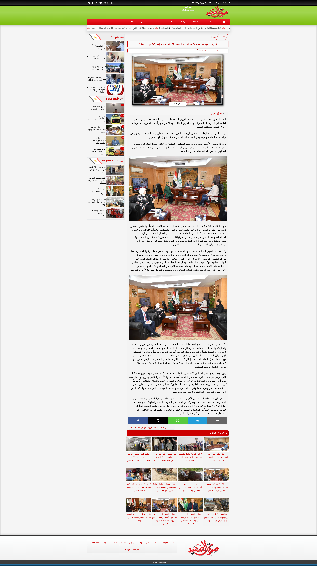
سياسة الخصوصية (132, 549)
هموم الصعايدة (94, 542)
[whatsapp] (178, 420)
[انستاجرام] (104, 3)
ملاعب (170, 22)
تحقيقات (196, 22)
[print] (217, 420)
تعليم (106, 22)
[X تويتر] (97, 3)
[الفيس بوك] (93, 3)
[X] (158, 420)
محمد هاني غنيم (167, 427)
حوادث (183, 22)
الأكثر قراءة (112, 99)
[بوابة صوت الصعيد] (217, 12)
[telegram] (197, 420)
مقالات (131, 22)
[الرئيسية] (89, 3)
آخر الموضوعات (109, 160)
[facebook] (138, 420)
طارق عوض (216, 113)
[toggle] (93, 22)
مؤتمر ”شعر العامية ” (137, 427)
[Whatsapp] (108, 3)
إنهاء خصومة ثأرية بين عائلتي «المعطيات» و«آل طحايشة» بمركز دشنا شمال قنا (219, 28)
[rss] (112, 3)
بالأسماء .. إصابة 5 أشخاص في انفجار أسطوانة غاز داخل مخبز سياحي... (87, 28)
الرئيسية (222, 36)
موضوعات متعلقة (218, 433)
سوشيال (144, 22)
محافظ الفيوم (153, 427)
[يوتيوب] (101, 3)
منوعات (119, 22)
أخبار (209, 22)
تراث (157, 22)
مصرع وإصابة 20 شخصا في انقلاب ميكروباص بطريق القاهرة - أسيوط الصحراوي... (151, 28)
